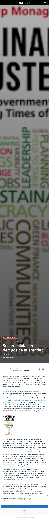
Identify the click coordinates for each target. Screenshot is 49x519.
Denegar (24, 510)
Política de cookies (18, 517)
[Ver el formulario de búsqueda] (4, 2)
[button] (47, 496)
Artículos (26, 370)
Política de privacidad (26, 517)
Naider (12, 357)
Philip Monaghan (8, 391)
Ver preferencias (24, 513)
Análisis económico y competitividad (16, 341)
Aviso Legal (32, 517)
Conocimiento (17, 370)
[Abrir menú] (45, 2)
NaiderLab (8, 368)
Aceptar (24, 506)
